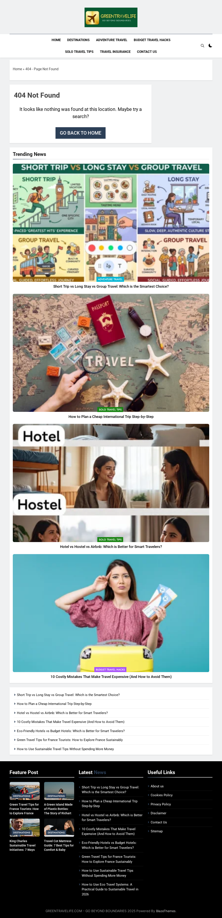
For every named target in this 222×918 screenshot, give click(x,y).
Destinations (78, 40)
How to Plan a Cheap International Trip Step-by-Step (111, 417)
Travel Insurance (115, 52)
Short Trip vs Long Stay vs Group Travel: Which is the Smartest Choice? (111, 286)
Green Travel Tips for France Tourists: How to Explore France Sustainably (70, 740)
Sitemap (157, 831)
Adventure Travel (111, 40)
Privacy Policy (161, 804)
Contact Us (147, 52)
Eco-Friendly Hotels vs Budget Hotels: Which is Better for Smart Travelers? (71, 731)
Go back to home (80, 133)
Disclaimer (158, 813)
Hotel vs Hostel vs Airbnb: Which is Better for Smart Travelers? (111, 547)
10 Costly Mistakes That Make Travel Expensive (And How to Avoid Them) (111, 677)
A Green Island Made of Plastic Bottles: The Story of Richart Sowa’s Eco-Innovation (58, 813)
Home (56, 40)
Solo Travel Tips (79, 52)
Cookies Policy (162, 795)
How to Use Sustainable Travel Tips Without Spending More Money (65, 749)
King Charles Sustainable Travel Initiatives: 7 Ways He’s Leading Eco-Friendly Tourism (23, 849)
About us (157, 786)
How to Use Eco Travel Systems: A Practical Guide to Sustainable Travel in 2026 (110, 889)
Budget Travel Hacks (152, 40)
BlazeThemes (166, 911)
